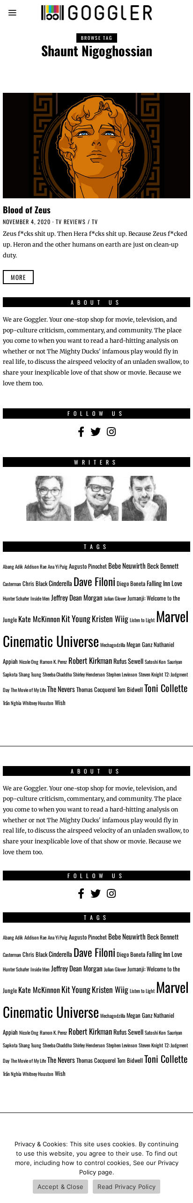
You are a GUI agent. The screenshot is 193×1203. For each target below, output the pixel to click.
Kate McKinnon (39, 618)
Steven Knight (151, 674)
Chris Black (34, 583)
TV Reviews (71, 222)
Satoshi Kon (155, 661)
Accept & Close (60, 1186)
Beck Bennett (162, 566)
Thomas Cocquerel (96, 689)
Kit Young (75, 618)
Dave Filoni (94, 581)
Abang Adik (13, 566)
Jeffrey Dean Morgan (77, 597)
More (18, 277)
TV (95, 222)
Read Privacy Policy (126, 1186)
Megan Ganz (139, 644)
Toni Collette (165, 688)
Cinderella (60, 583)
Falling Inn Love (164, 583)
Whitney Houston (37, 703)
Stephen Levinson (121, 674)
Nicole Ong (28, 661)
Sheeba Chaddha (57, 674)
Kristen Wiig (110, 618)
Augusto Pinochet (88, 566)
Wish (60, 702)
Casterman (12, 583)
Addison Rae (35, 566)
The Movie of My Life (28, 689)
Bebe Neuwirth (127, 565)
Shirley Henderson (89, 674)
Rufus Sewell (128, 661)
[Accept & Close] (181, 1168)
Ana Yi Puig (57, 566)
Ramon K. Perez (53, 661)
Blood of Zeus (27, 209)
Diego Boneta (131, 583)
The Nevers (61, 689)
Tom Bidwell (130, 689)
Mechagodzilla (112, 644)
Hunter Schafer (16, 598)
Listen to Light (142, 620)
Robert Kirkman (90, 660)
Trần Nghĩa (12, 703)
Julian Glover (115, 598)
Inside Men (40, 598)
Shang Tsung (30, 674)
